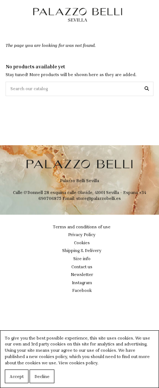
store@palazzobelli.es (98, 198)
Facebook (82, 290)
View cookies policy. (78, 362)
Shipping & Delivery (81, 250)
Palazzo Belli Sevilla (79, 180)
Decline (42, 376)
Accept (17, 376)
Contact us (81, 266)
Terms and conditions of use (82, 226)
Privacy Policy (81, 234)
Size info (82, 258)
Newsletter (82, 274)
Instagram (82, 282)
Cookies (82, 242)
